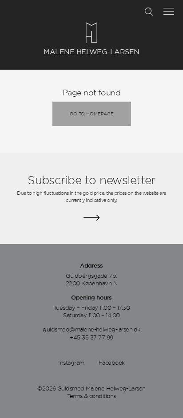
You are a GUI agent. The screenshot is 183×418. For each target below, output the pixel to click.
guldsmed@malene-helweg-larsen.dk (91, 329)
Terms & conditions (91, 395)
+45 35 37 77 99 (91, 337)
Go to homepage (92, 113)
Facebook (112, 362)
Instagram (71, 362)
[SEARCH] (149, 12)
